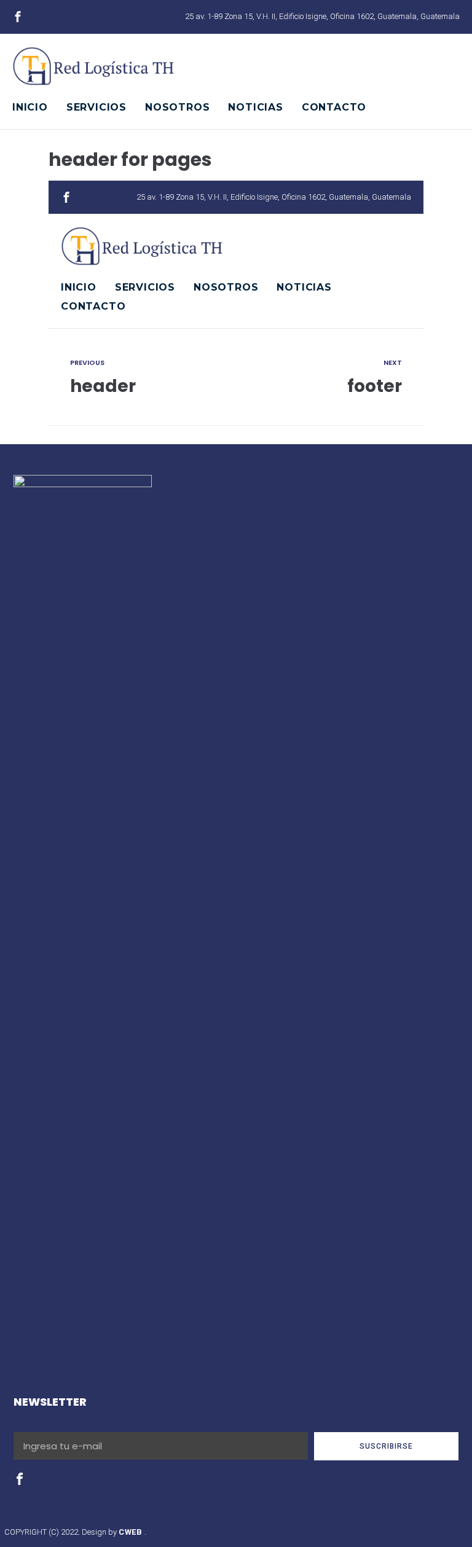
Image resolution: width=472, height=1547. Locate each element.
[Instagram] (39, 16)
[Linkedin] (60, 16)
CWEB (131, 1532)
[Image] (17, 16)
